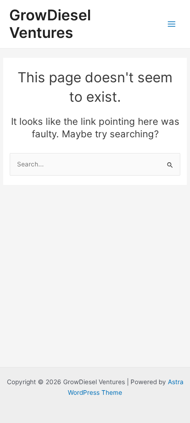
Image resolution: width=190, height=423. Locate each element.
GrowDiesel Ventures (50, 24)
